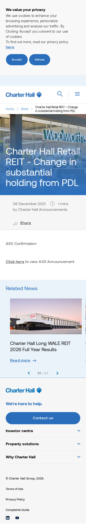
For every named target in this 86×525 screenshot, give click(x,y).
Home (10, 108)
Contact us (43, 418)
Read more (20, 361)
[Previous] (29, 373)
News (25, 108)
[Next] (57, 373)
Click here (15, 262)
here (10, 47)
